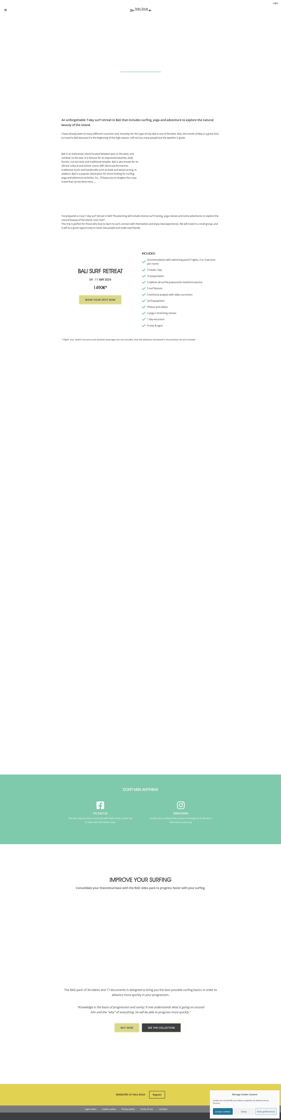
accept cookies (222, 1111)
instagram (180, 813)
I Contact (163, 1109)
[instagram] (180, 805)
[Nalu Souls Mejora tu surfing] (140, 9)
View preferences (266, 1111)
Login (275, 3)
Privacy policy (128, 1109)
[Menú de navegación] (5, 10)
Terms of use (146, 1109)
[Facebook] (100, 805)
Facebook (100, 813)
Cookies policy (109, 1109)
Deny (244, 1111)
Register (157, 1094)
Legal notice (90, 1109)
